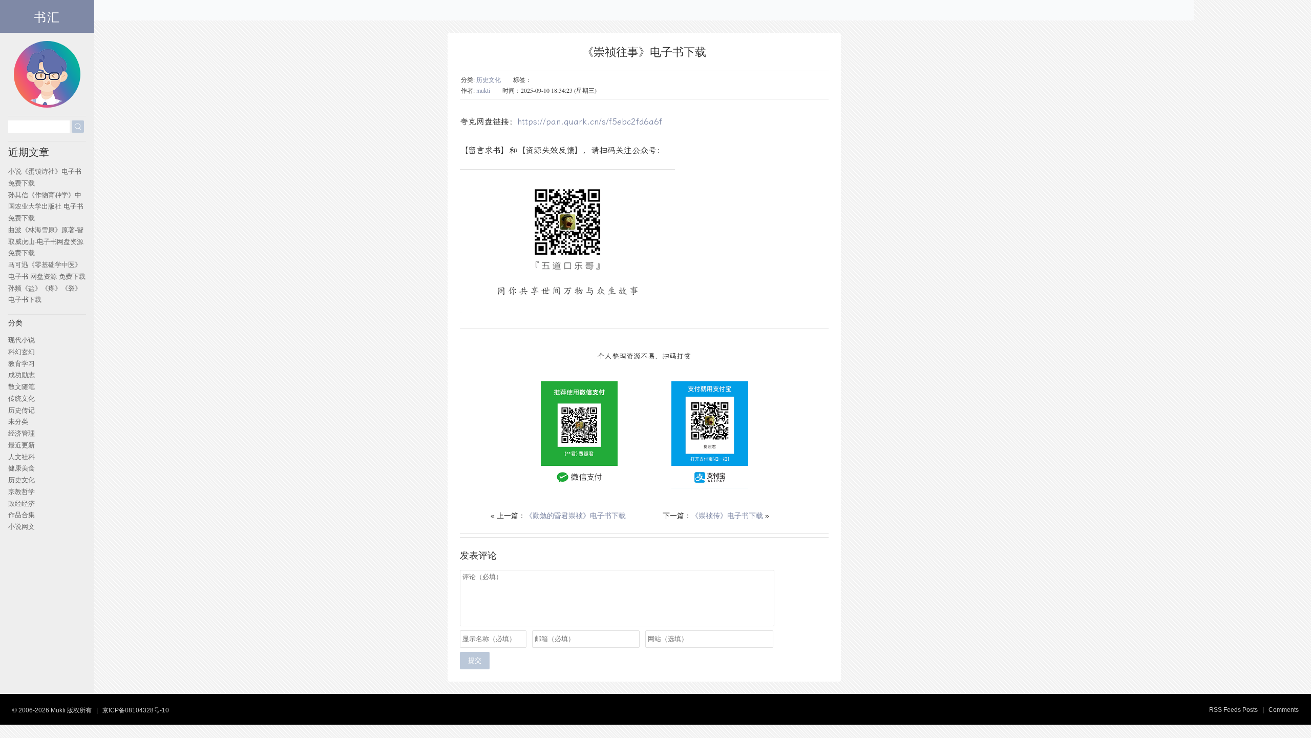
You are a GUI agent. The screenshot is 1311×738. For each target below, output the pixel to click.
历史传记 (21, 410)
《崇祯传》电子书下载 (727, 515)
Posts (1250, 709)
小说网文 (21, 526)
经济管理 (21, 433)
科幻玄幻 (21, 352)
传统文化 (21, 398)
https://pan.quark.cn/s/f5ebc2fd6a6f (589, 122)
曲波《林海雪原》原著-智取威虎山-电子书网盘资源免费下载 (45, 241)
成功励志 (21, 375)
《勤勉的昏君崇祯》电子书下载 (575, 515)
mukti (483, 90)
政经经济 (21, 503)
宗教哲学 (21, 492)
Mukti (58, 710)
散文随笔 (21, 387)
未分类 (18, 421)
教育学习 (21, 363)
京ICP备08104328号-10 (135, 710)
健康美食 (21, 468)
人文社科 (21, 457)
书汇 (47, 16)
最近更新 (21, 445)
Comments (1283, 709)
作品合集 (21, 515)
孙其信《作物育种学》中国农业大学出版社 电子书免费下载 (45, 206)
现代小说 (21, 340)
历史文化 (488, 79)
